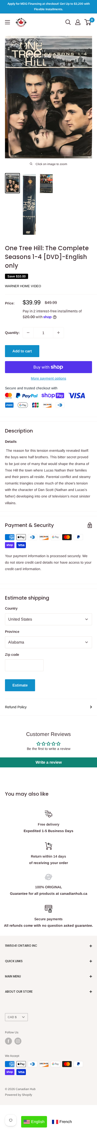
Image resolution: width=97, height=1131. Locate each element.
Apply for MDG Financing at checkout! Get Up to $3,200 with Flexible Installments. (48, 6)
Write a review (49, 762)
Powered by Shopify (18, 1095)
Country (11, 608)
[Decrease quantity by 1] (28, 332)
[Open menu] (7, 22)
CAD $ (12, 1017)
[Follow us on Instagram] (17, 1041)
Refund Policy (16, 707)
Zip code (12, 655)
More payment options (48, 378)
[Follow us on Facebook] (8, 1041)
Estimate (20, 685)
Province (12, 632)
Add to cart (22, 351)
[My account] (77, 22)
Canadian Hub (26, 1089)
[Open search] (68, 22)
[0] (88, 22)
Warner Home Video (23, 286)
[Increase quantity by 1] (58, 332)
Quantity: (12, 333)
